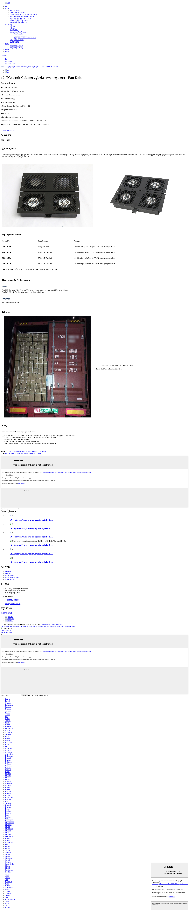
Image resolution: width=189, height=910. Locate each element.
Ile (6, 6)
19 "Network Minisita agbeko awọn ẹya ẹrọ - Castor (23, 453)
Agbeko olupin (70, 626)
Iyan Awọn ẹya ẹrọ (20, 36)
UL (2, 626)
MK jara (12, 28)
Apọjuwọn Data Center (18, 32)
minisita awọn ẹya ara (11, 626)
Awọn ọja (8, 24)
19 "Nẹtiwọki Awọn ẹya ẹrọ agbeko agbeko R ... (31, 520)
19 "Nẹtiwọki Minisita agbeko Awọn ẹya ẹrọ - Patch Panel (26, 451)
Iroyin (7, 44)
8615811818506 (6, 632)
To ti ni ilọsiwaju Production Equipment (23, 14)
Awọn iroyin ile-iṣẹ (16, 48)
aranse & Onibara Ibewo (18, 22)
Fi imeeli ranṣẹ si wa (8, 130)
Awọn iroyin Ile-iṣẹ (16, 46)
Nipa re (7, 8)
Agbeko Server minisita (41, 626)
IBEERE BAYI (6, 613)
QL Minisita (14, 30)
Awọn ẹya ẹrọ (14, 42)
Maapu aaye (46, 624)
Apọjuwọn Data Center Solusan (25, 38)
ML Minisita (18, 34)
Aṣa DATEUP (15, 10)
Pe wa (7, 51)
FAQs (7, 50)
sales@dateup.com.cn (12, 604)
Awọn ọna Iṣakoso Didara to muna (22, 16)
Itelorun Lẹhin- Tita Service (19, 20)
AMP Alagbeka (57, 624)
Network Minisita (26, 626)
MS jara (12, 26)
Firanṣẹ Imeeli (6, 630)
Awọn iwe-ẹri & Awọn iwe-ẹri (20, 18)
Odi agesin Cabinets (17, 40)
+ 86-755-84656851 (12, 600)
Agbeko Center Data (57, 626)
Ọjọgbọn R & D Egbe (17, 12)
